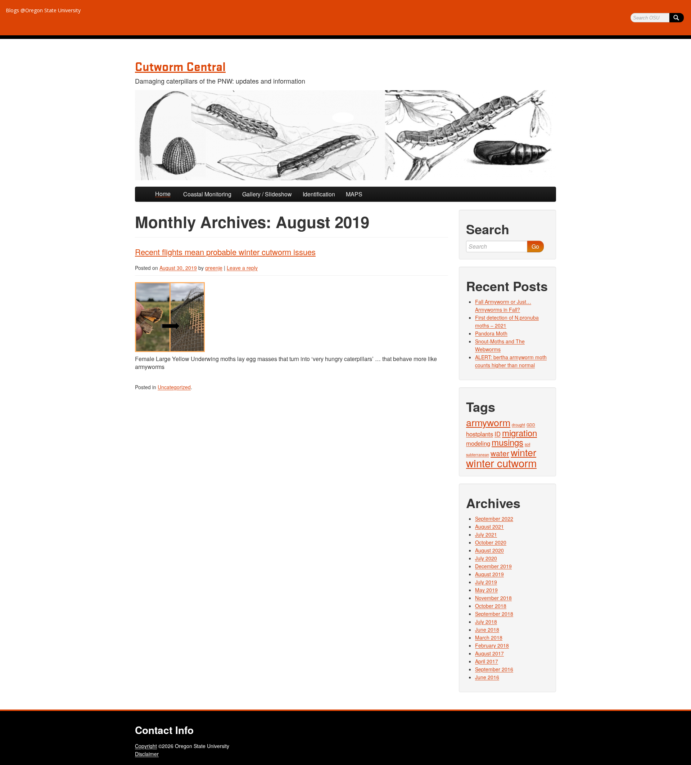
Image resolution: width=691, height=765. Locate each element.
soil (527, 444)
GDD (531, 424)
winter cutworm (501, 462)
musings (507, 442)
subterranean (477, 454)
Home (163, 194)
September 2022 (494, 518)
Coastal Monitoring (207, 194)
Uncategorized (174, 387)
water (500, 453)
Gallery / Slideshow (267, 194)
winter (523, 452)
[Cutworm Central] (345, 135)
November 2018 (493, 597)
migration (519, 432)
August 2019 (489, 574)
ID (497, 434)
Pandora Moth (491, 333)
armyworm (488, 422)
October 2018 (490, 605)
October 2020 (490, 542)
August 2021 (489, 526)
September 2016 (494, 669)
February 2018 (492, 645)
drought (518, 424)
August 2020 (489, 550)
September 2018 (494, 613)
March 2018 (488, 637)
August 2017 (489, 653)
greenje (213, 267)
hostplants (479, 434)
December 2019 (493, 566)
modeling (478, 443)
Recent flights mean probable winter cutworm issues (225, 251)
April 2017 (486, 661)
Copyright (146, 746)
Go (535, 246)
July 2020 (486, 558)
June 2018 (487, 629)
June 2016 (487, 677)
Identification (319, 194)
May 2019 (486, 589)
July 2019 (486, 582)
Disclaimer (147, 753)
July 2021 (486, 534)
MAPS (354, 194)
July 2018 (486, 621)
